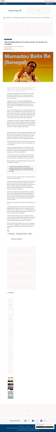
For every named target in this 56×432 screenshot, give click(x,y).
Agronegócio (22, 17)
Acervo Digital (20, 426)
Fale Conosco (28, 426)
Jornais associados (51, 0)
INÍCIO (4, 17)
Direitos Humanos (8, 39)
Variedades (47, 17)
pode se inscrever (22, 209)
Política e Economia (15, 17)
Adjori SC (46, 0)
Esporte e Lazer (32, 17)
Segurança (8, 17)
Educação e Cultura (40, 17)
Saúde (27, 17)
